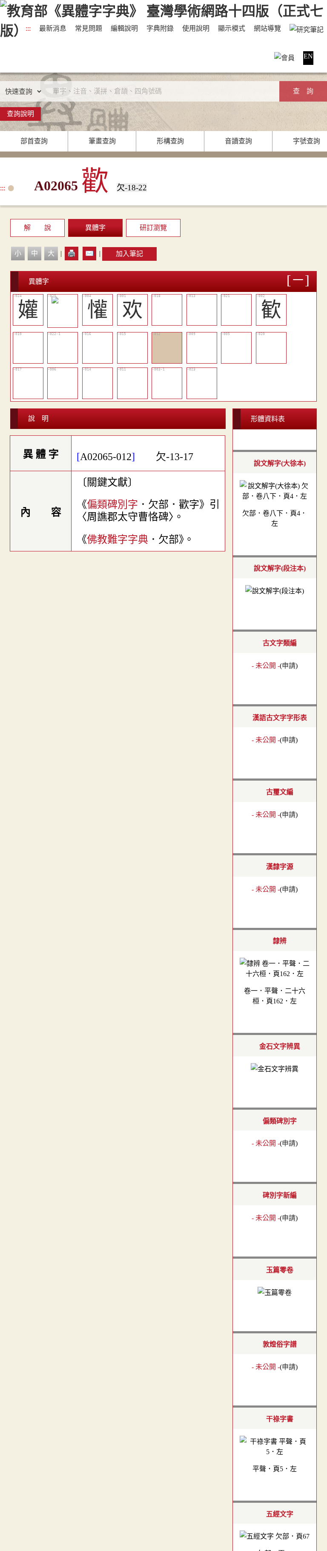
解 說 (37, 227)
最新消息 (52, 28)
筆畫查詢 (102, 141)
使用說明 (195, 28)
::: (28, 28)
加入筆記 (129, 253)
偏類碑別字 (112, 504)
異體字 (95, 227)
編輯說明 (124, 28)
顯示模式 (231, 28)
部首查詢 (34, 141)
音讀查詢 (238, 141)
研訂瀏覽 (153, 227)
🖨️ (71, 253)
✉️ (89, 253)
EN (308, 56)
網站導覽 (267, 28)
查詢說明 (20, 113)
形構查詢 (170, 141)
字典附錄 (160, 28)
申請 (288, 665)
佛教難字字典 (117, 539)
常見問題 (88, 28)
